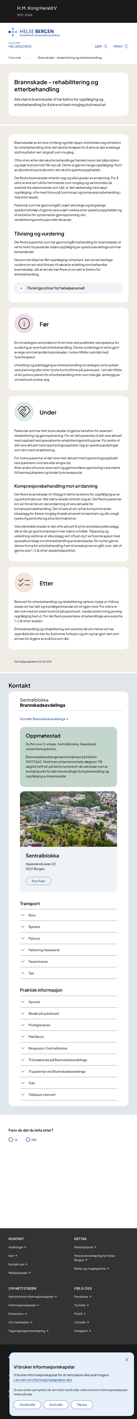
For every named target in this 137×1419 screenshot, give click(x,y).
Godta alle (27, 1404)
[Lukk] (127, 1359)
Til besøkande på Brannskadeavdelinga (58, 1060)
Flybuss (34, 938)
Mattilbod (36, 1036)
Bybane (34, 927)
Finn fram (38, 881)
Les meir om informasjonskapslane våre (43, 1380)
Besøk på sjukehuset (44, 1013)
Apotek (34, 1002)
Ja (15, 1139)
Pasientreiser (38, 961)
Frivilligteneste (39, 1025)
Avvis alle (56, 1404)
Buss (32, 915)
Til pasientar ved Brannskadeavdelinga (57, 1071)
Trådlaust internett (42, 1094)
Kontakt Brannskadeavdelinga (42, 719)
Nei (34, 1139)
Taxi (31, 973)
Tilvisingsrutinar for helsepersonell (56, 288)
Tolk (32, 1083)
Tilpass (82, 1404)
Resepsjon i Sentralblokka (48, 1048)
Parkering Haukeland (44, 950)
